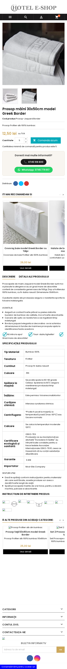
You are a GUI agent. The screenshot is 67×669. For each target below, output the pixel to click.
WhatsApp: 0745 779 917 (36, 169)
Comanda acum (45, 140)
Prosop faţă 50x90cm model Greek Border (25, 533)
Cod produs (8, 118)
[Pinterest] (26, 183)
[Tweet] (21, 183)
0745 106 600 (33, 162)
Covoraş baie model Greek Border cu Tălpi (26, 250)
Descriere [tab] (8, 276)
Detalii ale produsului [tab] (34, 276)
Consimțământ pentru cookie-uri (18, 666)
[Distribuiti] (15, 183)
